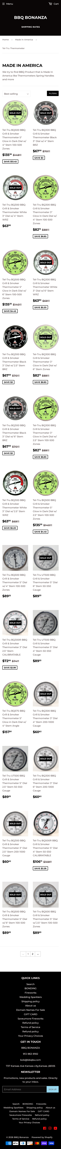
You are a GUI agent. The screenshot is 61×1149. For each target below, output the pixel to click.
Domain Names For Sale (30, 1009)
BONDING (31, 988)
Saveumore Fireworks (30, 1018)
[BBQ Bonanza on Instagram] (50, 1128)
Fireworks (30, 992)
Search (30, 984)
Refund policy (30, 1022)
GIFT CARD (30, 1014)
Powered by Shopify (42, 1137)
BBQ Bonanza (30, 17)
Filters (53, 93)
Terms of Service (30, 1027)
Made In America (24, 39)
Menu (9, 3)
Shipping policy (30, 1001)
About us (30, 1005)
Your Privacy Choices (30, 1035)
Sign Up (53, 1089)
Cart (56, 3)
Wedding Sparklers (30, 997)
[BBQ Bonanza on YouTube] (55, 1128)
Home (5, 39)
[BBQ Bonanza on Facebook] (44, 1128)
